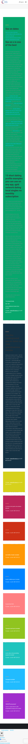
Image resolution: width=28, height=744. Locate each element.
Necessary (3, 739)
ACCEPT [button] (12, 730)
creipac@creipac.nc (14, 310)
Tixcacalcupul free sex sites (11, 97)
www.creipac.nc (16, 130)
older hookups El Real (15, 121)
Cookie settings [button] (4, 730)
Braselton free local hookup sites (12, 114)
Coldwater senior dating (10, 143)
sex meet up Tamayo (14, 110)
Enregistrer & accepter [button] (5, 743)
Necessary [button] (2, 737)
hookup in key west (13, 95)
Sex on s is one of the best (11, 32)
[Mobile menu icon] (26, 2)
